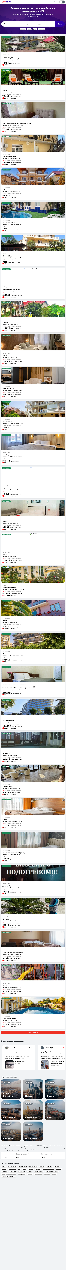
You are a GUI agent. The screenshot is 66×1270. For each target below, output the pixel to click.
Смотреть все (33, 1032)
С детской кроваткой (48, 1169)
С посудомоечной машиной (9, 1174)
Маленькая (49, 1166)
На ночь (54, 1174)
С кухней (31, 1169)
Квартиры (22, 29)
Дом (19, 1169)
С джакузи (58, 1169)
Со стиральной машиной (52, 1171)
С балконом (13, 1171)
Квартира (57, 1166)
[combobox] (11, 24)
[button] (33, 44)
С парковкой (21, 1171)
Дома (34, 29)
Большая (42, 1166)
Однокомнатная (12, 1166)
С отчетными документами (8, 1176)
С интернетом (21, 1174)
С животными (38, 1174)
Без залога (47, 1174)
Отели (29, 29)
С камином (4, 1171)
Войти (56, 2)
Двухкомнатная (23, 1166)
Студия (3, 1166)
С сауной (29, 1171)
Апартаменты (12, 1169)
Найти (60, 24)
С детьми (30, 1174)
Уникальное (42, 29)
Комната (4, 1169)
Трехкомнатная (33, 1166)
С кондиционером (38, 1171)
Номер (24, 1169)
